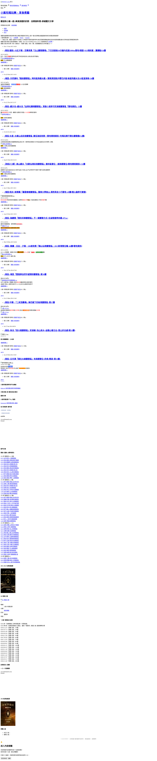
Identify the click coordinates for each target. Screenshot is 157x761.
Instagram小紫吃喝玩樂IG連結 (9, 403)
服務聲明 (94, 739)
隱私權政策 (87, 739)
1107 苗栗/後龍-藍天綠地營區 (9, 552)
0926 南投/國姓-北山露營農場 (9, 548)
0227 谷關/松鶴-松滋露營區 (8, 531)
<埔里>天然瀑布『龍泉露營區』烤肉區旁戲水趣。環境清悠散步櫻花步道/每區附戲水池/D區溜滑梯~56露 (49, 78)
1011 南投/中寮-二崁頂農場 (8, 513)
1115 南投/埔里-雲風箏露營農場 (10, 517)
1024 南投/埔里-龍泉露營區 (8, 550)
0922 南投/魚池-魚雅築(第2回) (9, 470)
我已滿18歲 (4, 758)
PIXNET (66, 739)
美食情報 (14, 25)
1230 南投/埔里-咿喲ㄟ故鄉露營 (10, 478)
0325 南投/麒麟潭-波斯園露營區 (10, 462)
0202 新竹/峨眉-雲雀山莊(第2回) (10, 497)
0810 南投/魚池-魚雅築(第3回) (9, 485)
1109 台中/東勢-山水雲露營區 (9, 491)
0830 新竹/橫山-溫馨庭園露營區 (10, 509)
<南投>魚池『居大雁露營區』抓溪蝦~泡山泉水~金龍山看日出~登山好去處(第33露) (39, 330)
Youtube (27, 37)
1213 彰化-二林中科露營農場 (9, 519)
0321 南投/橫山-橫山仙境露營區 (10, 532)
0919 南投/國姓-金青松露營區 (9, 546)
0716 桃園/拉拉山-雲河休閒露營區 (10, 562)
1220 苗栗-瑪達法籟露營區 (8, 521)
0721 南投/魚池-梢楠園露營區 (9, 466)
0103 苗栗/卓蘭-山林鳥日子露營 (10, 525)
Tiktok (21, 37)
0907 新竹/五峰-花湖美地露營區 (10, 511)
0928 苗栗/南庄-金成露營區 (8, 487)
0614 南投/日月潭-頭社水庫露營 (10, 505)
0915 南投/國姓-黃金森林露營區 (10, 468)
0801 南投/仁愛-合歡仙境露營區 (10, 542)
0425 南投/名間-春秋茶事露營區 (10, 534)
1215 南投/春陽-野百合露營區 (9, 476)
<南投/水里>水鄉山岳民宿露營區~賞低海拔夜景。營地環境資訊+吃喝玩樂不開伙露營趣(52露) (44, 136)
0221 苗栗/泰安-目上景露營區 (9, 529)
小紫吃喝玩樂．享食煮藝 (15, 12)
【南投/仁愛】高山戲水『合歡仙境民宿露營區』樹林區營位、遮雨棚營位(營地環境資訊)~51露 (44, 164)
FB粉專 (16, 37)
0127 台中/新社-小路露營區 (8, 458)
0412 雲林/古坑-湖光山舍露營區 (10, 501)
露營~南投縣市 (15, 69)
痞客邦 (16, 65)
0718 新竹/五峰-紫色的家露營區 (10, 540)
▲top (2, 71)
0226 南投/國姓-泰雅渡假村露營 (10, 460)
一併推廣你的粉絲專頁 (5, 413)
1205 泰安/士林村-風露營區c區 (9, 554)
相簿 (5, 28)
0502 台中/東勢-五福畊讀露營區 (10, 536)
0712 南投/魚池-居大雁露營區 (9, 507)
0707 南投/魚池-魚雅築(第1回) (9, 464)
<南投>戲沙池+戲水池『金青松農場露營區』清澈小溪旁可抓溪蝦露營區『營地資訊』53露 (43, 106)
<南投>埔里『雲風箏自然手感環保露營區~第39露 (25, 274)
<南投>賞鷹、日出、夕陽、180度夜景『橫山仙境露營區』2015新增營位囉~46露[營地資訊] (43, 246)
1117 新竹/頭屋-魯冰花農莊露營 (10, 474)
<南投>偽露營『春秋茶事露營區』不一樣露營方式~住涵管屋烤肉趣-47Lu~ (36, 218)
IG (11, 37)
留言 (19, 65)
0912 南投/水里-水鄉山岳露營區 (10, 544)
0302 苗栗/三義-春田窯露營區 (9, 483)
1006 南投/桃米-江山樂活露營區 (10, 472)
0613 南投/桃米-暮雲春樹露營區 (10, 538)
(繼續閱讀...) (4, 62)
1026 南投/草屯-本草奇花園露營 (10, 489)
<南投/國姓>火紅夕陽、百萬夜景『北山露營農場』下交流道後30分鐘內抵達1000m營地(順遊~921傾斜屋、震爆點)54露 (55, 50)
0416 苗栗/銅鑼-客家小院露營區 (10, 560)
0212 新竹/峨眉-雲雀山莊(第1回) (10, 481)
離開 (9, 758)
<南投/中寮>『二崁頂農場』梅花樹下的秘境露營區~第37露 (29, 302)
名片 (5, 32)
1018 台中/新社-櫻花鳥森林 (8, 515)
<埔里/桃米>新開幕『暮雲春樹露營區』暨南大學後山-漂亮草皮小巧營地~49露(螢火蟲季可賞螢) (45, 192)
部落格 (6, 30)
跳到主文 (3, 17)
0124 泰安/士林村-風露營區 (8, 527)
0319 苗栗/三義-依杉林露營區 (9, 558)
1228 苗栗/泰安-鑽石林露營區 (9, 493)
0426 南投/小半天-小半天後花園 (10, 503)
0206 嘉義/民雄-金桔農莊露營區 (10, 499)
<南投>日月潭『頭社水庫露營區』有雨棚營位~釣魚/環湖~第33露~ (32, 359)
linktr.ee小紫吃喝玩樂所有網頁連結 (10, 388)
